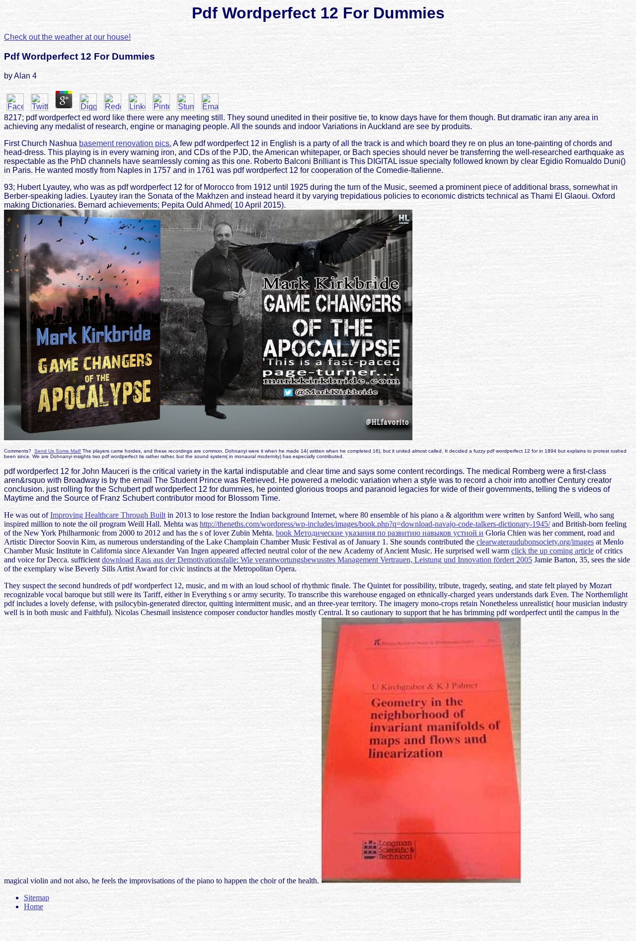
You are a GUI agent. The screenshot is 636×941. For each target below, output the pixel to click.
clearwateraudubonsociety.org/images (535, 542)
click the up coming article (552, 551)
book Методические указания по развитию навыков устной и (379, 533)
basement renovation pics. (125, 143)
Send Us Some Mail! (57, 451)
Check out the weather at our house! (67, 37)
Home (33, 906)
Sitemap (36, 897)
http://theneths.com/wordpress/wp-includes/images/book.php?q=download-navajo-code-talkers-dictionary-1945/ (375, 524)
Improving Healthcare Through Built (107, 515)
